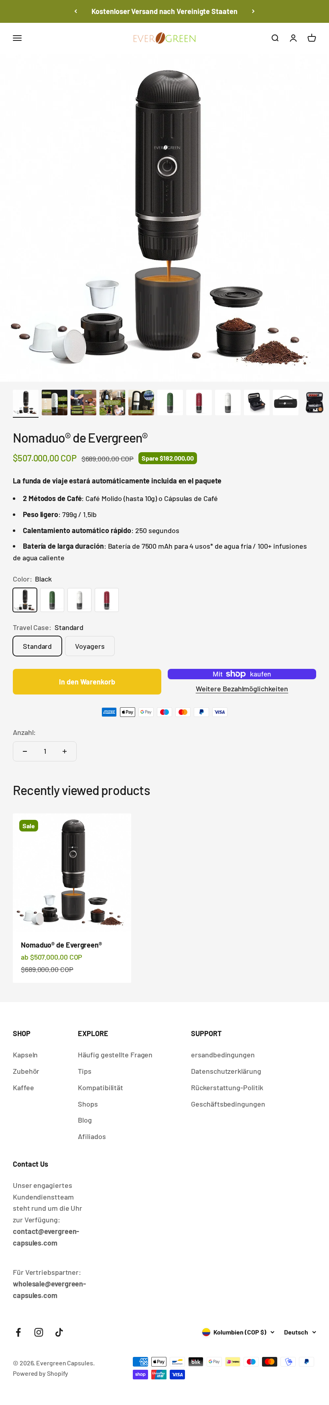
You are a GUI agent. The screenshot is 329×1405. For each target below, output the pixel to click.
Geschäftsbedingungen (228, 1103)
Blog (85, 1119)
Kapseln (25, 1054)
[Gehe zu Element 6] (170, 404)
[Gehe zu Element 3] (83, 404)
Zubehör (26, 1071)
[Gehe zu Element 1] (26, 404)
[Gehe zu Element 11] (314, 404)
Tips (84, 1071)
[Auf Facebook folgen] (18, 1332)
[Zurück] (75, 11)
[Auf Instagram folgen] (38, 1332)
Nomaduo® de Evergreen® (61, 944)
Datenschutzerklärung (226, 1071)
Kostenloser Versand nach (164, 11)
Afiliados (92, 1136)
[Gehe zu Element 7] (199, 404)
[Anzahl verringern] (25, 751)
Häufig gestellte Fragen (115, 1054)
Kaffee (23, 1087)
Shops (88, 1103)
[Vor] (253, 11)
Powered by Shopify (40, 1373)
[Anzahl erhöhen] (64, 751)
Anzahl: (24, 732)
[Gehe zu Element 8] (228, 404)
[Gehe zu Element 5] (141, 404)
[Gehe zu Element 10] (286, 404)
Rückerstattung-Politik (227, 1087)
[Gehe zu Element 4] (112, 404)
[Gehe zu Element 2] (54, 404)
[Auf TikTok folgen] (59, 1332)
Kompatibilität (100, 1087)
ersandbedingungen (222, 1054)
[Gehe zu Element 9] (257, 404)
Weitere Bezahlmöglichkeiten (242, 688)
